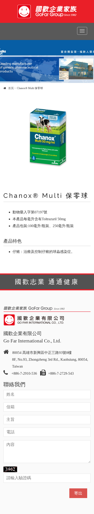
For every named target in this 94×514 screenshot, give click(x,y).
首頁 (11, 88)
